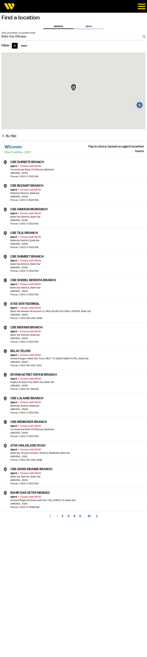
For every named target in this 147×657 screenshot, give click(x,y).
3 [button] (68, 516)
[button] (95, 516)
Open (24, 45)
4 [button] (74, 516)
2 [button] (62, 516)
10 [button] (89, 516)
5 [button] (80, 516)
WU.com (13, 146)
